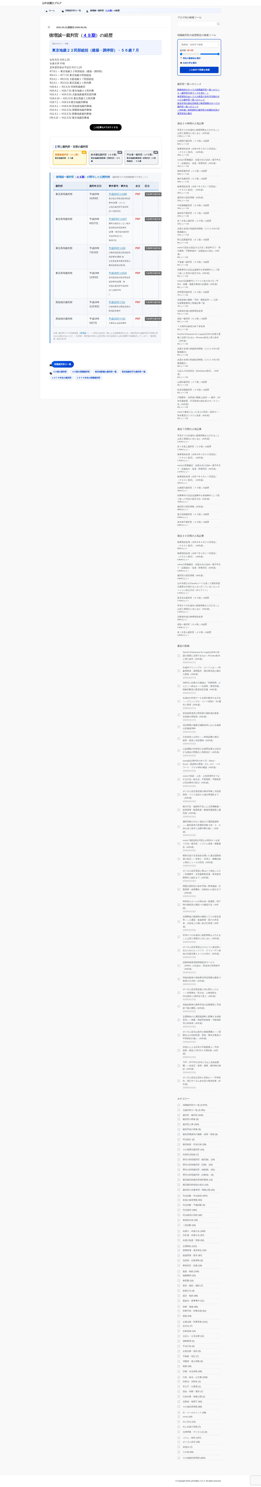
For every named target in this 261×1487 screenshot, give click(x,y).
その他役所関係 (190, 1406)
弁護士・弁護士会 (191, 1231)
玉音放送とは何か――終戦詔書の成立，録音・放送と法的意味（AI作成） (202, 738)
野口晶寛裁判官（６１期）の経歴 (193, 239)
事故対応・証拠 (190, 1265)
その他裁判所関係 (191, 1458)
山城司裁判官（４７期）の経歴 (192, 382)
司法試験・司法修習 (192, 1196)
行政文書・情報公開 (192, 1396)
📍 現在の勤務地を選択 (190, 58)
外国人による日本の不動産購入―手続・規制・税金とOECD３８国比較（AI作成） (202, 1050)
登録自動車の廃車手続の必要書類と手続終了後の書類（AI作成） (202, 1006)
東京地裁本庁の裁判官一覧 (133, 372)
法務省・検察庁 (190, 1401)
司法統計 (187, 1139)
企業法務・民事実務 (192, 1322)
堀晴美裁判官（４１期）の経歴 (192, 171)
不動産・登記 (189, 1356)
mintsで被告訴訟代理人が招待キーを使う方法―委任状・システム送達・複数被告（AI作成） (202, 843)
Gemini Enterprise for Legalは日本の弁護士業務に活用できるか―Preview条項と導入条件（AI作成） (199, 337)
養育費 (186, 1280)
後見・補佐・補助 (191, 1285)
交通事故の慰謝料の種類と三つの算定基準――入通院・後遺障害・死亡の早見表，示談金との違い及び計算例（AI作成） (202, 921)
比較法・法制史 (190, 1381)
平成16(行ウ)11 (117, 302)
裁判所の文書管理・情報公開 (196, 1190)
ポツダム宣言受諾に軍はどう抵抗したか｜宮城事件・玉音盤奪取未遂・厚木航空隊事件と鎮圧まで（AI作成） (202, 874)
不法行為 (187, 1346)
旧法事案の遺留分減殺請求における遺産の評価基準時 (202, 727)
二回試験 (187, 1225)
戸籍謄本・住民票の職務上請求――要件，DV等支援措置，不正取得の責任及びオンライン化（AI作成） (198, 400)
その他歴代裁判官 (191, 1149)
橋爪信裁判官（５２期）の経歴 (192, 178)
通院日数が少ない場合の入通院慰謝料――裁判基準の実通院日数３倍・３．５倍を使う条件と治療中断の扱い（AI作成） (202, 826)
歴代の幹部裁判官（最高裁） (196, 1159)
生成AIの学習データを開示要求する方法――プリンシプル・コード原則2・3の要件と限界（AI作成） (202, 701)
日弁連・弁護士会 (191, 1235)
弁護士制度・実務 (191, 1240)
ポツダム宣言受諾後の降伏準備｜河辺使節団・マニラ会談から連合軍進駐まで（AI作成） (202, 794)
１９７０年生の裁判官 (61, 378)
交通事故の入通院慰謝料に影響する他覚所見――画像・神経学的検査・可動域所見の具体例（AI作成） (202, 1020)
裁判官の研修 (189, 1119)
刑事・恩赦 (188, 1307)
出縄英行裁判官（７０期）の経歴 (193, 141)
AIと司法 (187, 1422)
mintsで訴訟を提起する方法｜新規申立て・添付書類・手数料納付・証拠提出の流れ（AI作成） (199, 250)
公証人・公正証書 (191, 1336)
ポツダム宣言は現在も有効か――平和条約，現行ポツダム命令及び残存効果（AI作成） (202, 1081)
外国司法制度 (189, 1154)
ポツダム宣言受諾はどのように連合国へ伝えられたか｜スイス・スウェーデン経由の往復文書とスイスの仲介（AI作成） (202, 950)
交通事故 (187, 1246)
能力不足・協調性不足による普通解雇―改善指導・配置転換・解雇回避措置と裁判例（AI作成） (202, 809)
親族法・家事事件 (191, 1300)
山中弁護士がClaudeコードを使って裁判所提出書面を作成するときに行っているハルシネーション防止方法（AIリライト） (198, 586)
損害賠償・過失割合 (192, 1250)
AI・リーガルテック (192, 1412)
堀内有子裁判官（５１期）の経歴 (193, 213)
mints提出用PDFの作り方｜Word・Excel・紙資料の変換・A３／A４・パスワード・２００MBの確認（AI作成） (201, 764)
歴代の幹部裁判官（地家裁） (196, 1169)
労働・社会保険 (190, 1371)
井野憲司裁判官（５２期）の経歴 (193, 292)
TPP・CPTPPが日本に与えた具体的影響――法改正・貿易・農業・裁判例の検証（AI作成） (202, 1065)
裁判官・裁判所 (190, 1115)
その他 (186, 1452)
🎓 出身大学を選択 (188, 63)
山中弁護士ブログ (51, 3)
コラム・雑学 (189, 1438)
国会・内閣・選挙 (191, 1391)
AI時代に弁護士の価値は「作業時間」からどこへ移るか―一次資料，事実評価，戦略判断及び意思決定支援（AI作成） (202, 686)
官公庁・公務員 (190, 1386)
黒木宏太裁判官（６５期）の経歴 (193, 598)
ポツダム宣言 (189, 1442)
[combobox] (196, 24)
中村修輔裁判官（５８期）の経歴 (193, 205)
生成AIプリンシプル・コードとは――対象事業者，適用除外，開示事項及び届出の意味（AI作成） (202, 670)
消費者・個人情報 (191, 1361)
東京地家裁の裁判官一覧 (106, 372)
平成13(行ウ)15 (117, 318)
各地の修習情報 (190, 1200)
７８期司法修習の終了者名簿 (191, 326)
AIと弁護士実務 (190, 1427)
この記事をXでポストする (105, 127)
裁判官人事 (188, 1124)
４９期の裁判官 (60, 372)
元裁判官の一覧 (190, 1110)
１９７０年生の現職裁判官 (88, 378)
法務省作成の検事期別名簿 (190, 311)
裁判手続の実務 (190, 1129)
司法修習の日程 (190, 1215)
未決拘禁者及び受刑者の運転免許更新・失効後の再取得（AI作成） (202, 715)
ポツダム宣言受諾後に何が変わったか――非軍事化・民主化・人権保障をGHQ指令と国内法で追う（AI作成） (201, 992)
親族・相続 (188, 1271)
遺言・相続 (188, 1295)
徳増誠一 (84, 333)
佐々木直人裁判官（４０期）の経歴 (194, 221)
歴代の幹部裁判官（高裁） (195, 1164)
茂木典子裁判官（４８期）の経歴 (193, 522)
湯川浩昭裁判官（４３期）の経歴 (193, 514)
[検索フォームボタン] (218, 24)
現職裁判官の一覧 (62, 364)
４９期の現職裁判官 (81, 372)
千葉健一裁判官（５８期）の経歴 (193, 262)
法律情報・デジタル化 (193, 1432)
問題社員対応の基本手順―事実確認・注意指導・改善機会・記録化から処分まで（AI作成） (202, 889)
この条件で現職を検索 (199, 70)
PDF (137, 194)
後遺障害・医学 (190, 1255)
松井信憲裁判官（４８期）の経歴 (193, 390)
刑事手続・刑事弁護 (192, 1311)
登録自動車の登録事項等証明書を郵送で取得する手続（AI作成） (202, 979)
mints (185, 1416)
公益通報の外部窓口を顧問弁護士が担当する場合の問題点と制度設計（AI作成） (202, 750)
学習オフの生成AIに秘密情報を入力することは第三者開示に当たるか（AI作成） (202, 937)
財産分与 (187, 1290)
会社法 (186, 1326)
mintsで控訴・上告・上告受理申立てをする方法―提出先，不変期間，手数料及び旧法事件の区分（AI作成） (202, 779)
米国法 (186, 1447)
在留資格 (187, 1331)
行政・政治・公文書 (192, 1377)
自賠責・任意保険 (191, 1260)
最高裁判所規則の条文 (193, 1184)
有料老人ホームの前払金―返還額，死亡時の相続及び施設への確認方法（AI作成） (202, 904)
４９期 (109, 10)
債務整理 (187, 1341)
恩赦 (185, 1316)
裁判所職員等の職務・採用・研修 (198, 1134)
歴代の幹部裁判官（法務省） (196, 1175)
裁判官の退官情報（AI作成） (191, 197)
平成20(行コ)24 (117, 248)
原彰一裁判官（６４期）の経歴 (192, 318)
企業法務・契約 (190, 1351)
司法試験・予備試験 (192, 1205)
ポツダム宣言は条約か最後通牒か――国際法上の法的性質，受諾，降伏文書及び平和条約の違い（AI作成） (202, 1035)
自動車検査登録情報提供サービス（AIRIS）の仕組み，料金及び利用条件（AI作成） (201, 965)
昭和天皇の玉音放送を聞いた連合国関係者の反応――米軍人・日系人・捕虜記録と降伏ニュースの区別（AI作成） (202, 859)
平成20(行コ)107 (118, 219)
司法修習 (187, 1210)
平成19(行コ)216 (118, 273)
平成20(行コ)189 (118, 194)
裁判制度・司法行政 (192, 1144)
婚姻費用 (187, 1275)
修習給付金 (188, 1220)
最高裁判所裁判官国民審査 (195, 1180)
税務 (185, 1366)
